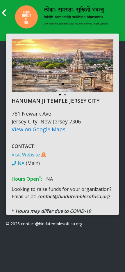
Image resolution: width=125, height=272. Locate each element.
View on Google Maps (38, 129)
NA (21, 163)
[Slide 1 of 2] (62, 68)
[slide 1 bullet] (60, 94)
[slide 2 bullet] (65, 94)
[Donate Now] (43, 154)
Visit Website (26, 154)
